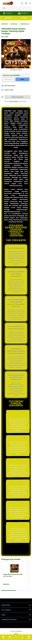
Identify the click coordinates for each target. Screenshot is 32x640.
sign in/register (13, 101)
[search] (16, 8)
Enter (22, 79)
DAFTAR (8, 18)
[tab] (8, 590)
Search (3, 8)
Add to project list (17, 97)
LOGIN (24, 18)
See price (6, 584)
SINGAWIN (24, 212)
